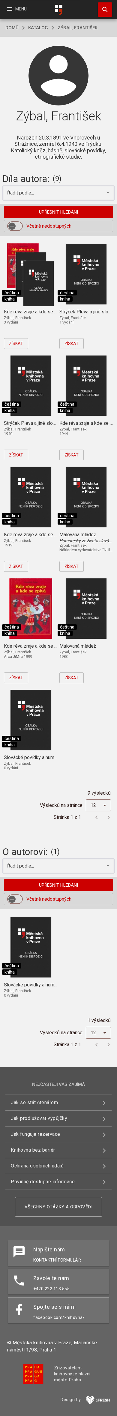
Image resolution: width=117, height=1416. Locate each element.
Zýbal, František (78, 27)
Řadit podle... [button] (21, 193)
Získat (16, 343)
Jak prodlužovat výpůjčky (39, 1118)
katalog (38, 27)
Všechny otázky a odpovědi (59, 1207)
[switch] (15, 226)
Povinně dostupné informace (43, 1181)
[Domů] (58, 10)
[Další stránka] (109, 817)
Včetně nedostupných (48, 226)
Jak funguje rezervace (35, 1134)
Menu (16, 9)
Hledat (102, 9)
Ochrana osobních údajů (37, 1166)
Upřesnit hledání (58, 212)
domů (12, 27)
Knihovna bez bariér (33, 1150)
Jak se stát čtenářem (34, 1102)
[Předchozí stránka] (97, 817)
